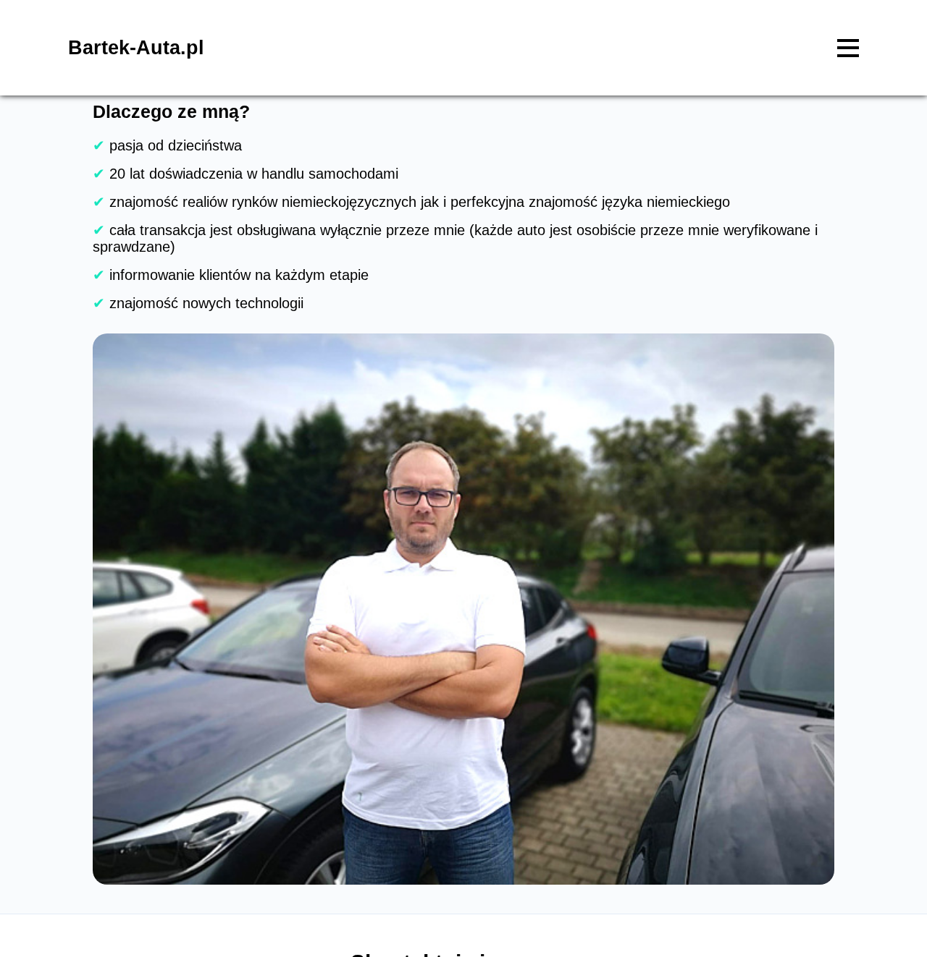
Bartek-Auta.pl (136, 48)
